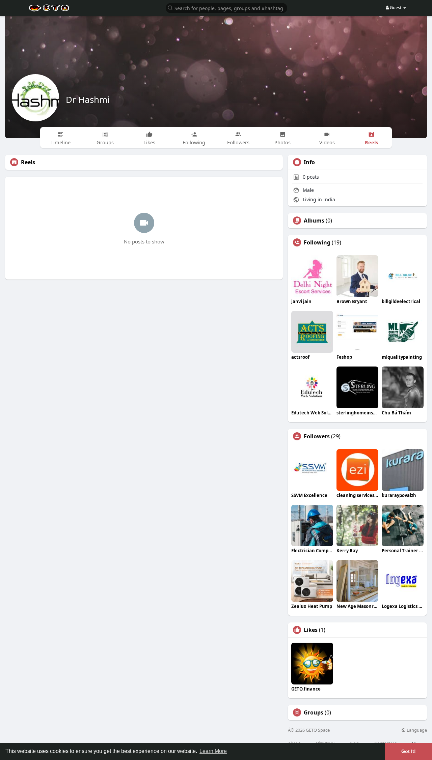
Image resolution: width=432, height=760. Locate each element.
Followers (317, 436)
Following (317, 242)
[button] (226, 7)
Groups (313, 712)
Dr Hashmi (88, 99)
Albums (314, 220)
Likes (311, 630)
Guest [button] (396, 7)
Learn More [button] (213, 751)
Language (416, 730)
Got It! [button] (408, 751)
